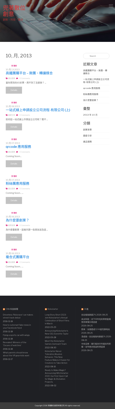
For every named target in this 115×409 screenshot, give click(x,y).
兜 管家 (14, 66)
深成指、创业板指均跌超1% (93, 336)
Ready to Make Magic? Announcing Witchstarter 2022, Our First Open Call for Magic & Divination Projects (56, 376)
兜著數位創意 (14, 10)
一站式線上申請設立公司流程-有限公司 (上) (38, 110)
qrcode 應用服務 (18, 147)
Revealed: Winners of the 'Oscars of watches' (14, 343)
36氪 (86, 309)
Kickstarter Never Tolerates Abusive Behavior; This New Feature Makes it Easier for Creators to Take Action (57, 357)
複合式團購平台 (17, 257)
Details (14, 90)
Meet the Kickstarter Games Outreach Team (56, 342)
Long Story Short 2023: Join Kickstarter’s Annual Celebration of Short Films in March (57, 319)
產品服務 (11, 78)
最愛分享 (11, 115)
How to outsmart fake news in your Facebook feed (17, 326)
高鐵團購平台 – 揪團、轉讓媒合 (29, 73)
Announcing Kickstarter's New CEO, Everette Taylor (56, 332)
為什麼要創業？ (17, 220)
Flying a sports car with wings (16, 335)
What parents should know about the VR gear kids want (16, 354)
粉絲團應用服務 (17, 183)
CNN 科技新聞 (12, 309)
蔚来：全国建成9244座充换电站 (95, 329)
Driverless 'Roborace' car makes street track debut (18, 316)
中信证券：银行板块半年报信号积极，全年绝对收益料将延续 (96, 345)
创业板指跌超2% (88, 315)
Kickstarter (53, 309)
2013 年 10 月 (90, 115)
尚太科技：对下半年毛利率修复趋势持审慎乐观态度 (96, 320)
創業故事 (11, 225)
